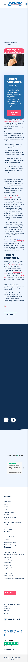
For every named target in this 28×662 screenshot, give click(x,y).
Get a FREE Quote (14, 113)
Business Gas (7, 539)
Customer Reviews (9, 512)
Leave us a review (10, 649)
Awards (6, 504)
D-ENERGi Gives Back (10, 517)
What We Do (7, 501)
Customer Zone (8, 565)
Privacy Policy (8, 529)
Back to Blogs (10, 314)
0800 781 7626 (14, 619)
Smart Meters (7, 557)
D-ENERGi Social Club (10, 520)
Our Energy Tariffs (9, 573)
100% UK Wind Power (10, 542)
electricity (14, 90)
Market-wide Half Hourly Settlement (14, 554)
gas (8, 92)
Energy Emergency (9, 560)
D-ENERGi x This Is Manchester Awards (12, 523)
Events (6, 509)
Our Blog (6, 514)
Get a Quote (9, 593)
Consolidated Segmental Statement (14, 578)
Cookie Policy (7, 527)
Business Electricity (9, 537)
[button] (5, 4)
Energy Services (8, 575)
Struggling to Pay (8, 568)
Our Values (7, 507)
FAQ (5, 570)
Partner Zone (7, 562)
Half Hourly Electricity (10, 545)
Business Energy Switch (10, 552)
